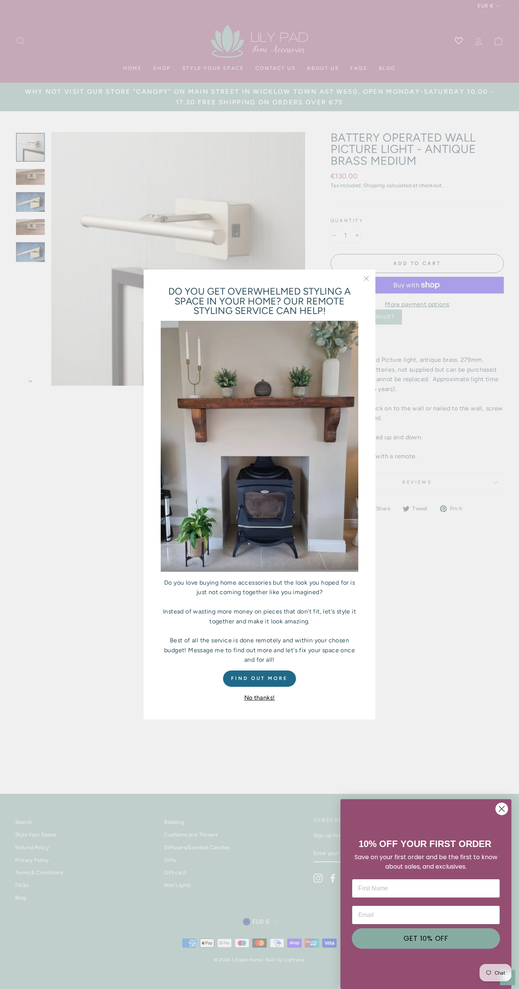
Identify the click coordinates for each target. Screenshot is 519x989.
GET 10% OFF (425, 938)
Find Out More (259, 678)
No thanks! (259, 697)
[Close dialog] (501, 808)
